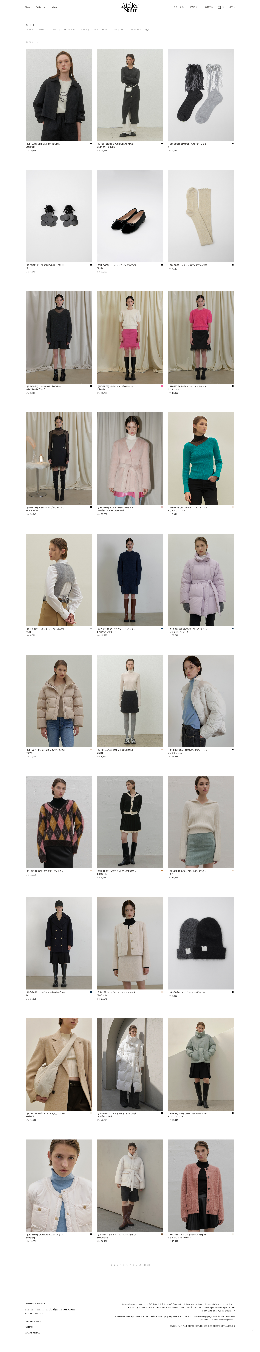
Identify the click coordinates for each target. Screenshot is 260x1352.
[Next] (147, 1265)
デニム (123, 29)
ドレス (55, 29)
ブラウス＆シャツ (69, 29)
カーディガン (42, 29)
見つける (177, 7)
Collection (40, 7)
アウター (29, 29)
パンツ (104, 29)
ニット (114, 29)
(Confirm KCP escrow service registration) (217, 1320)
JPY (231, 7)
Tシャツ (83, 29)
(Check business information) (178, 1308)
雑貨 (147, 29)
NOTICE (29, 1327)
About (54, 7)
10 (140, 1265)
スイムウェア (135, 29)
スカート (94, 29)
